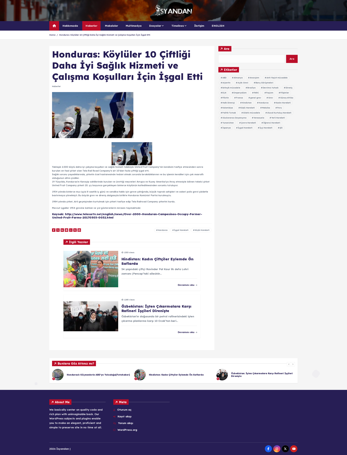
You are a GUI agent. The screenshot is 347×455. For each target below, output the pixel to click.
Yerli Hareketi (278, 118)
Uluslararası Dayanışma (234, 118)
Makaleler (111, 25)
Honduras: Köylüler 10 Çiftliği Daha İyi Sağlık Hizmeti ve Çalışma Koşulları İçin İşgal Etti (104, 35)
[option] (91, 374)
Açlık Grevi (243, 82)
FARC (256, 93)
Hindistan (247, 103)
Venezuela (259, 118)
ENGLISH (218, 25)
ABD (224, 77)
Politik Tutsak (229, 113)
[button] (289, 364)
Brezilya (251, 88)
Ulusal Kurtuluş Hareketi (279, 113)
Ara (226, 48)
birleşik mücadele (231, 88)
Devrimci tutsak (270, 88)
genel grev (255, 98)
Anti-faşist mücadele (277, 77)
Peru (279, 108)
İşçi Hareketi (266, 128)
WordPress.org (127, 429)
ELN (224, 93)
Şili (281, 128)
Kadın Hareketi (283, 103)
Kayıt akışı (124, 416)
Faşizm (269, 93)
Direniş (289, 88)
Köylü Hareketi (202, 230)
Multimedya (134, 25)
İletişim (199, 25)
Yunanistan (228, 123)
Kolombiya (227, 108)
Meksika (266, 108)
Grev (270, 98)
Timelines (177, 25)
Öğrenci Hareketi (271, 123)
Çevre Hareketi (248, 123)
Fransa (239, 98)
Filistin (225, 98)
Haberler (91, 25)
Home (52, 35)
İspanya (226, 128)
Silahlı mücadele (251, 113)
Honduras (163, 230)
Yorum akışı (125, 423)
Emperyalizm (240, 93)
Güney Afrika (286, 98)
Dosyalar (155, 25)
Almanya (238, 77)
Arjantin (226, 82)
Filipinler (284, 93)
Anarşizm (254, 77)
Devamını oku (186, 284)
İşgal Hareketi (181, 230)
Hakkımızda (70, 25)
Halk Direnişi (228, 103)
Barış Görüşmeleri (264, 82)
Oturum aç (124, 409)
